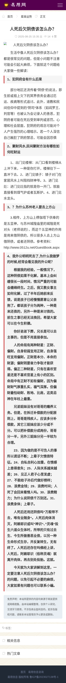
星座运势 (26, 16)
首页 (10, 16)
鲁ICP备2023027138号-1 (44, 676)
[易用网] (18, 8)
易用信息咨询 (36, 671)
